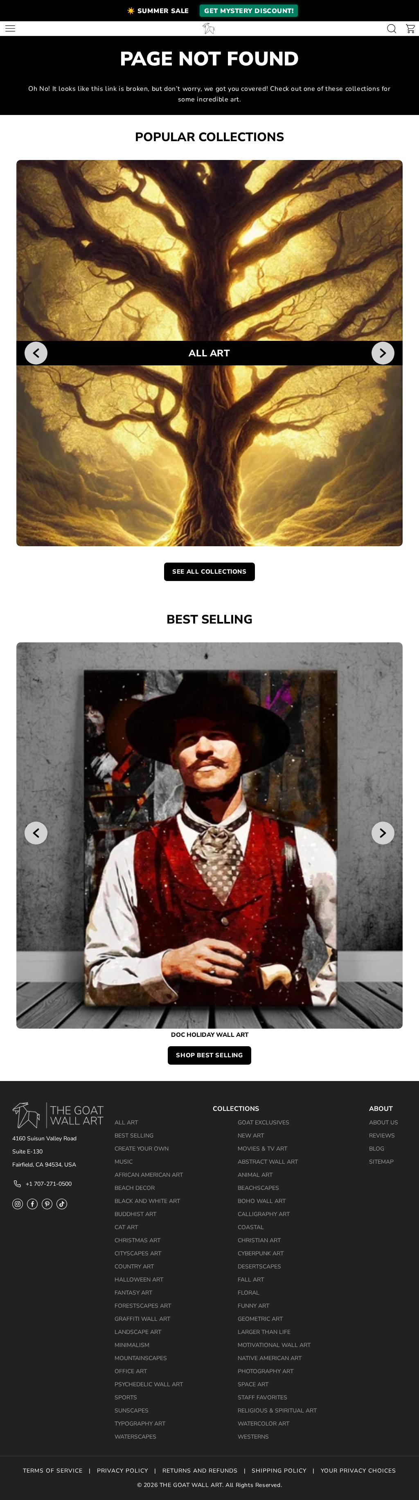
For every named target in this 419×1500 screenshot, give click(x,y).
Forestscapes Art (143, 1306)
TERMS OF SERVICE (53, 1471)
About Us (383, 1122)
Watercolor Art (263, 1424)
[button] (209, 10)
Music (124, 1162)
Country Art (134, 1266)
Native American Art (270, 1358)
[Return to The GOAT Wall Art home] (208, 28)
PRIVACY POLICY (122, 1471)
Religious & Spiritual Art (277, 1410)
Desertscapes (259, 1266)
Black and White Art (147, 1201)
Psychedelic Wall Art (149, 1384)
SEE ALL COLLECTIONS (209, 572)
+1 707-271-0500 (49, 1184)
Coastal (251, 1227)
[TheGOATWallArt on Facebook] (32, 1209)
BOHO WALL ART (262, 1201)
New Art (251, 1136)
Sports (126, 1397)
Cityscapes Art (138, 1253)
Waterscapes (135, 1437)
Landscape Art (138, 1332)
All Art (126, 1122)
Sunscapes (132, 1410)
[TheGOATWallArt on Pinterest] (47, 1209)
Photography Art (265, 1371)
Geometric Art (260, 1319)
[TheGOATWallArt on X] (61, 1209)
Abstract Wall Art (268, 1162)
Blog (376, 1149)
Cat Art (126, 1227)
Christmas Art (137, 1240)
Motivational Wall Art (274, 1345)
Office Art (131, 1371)
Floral (248, 1293)
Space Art (253, 1384)
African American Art (149, 1175)
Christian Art (259, 1240)
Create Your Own (142, 1149)
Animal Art (255, 1175)
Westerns (253, 1437)
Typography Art (140, 1424)
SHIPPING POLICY (279, 1471)
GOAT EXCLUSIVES (263, 1122)
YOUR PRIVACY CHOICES (358, 1471)
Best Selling (134, 1136)
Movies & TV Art (262, 1149)
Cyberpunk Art (261, 1253)
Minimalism (132, 1345)
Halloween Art (139, 1280)
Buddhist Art (135, 1214)
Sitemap (381, 1162)
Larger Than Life (264, 1332)
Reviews (382, 1136)
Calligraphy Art (264, 1214)
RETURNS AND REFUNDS (200, 1471)
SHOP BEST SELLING (209, 1055)
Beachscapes (258, 1188)
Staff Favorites (262, 1397)
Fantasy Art (133, 1293)
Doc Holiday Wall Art (209, 1035)
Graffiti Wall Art (142, 1319)
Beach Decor (135, 1188)
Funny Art (253, 1306)
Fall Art (251, 1280)
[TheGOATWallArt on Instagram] (17, 1209)
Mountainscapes (141, 1358)
